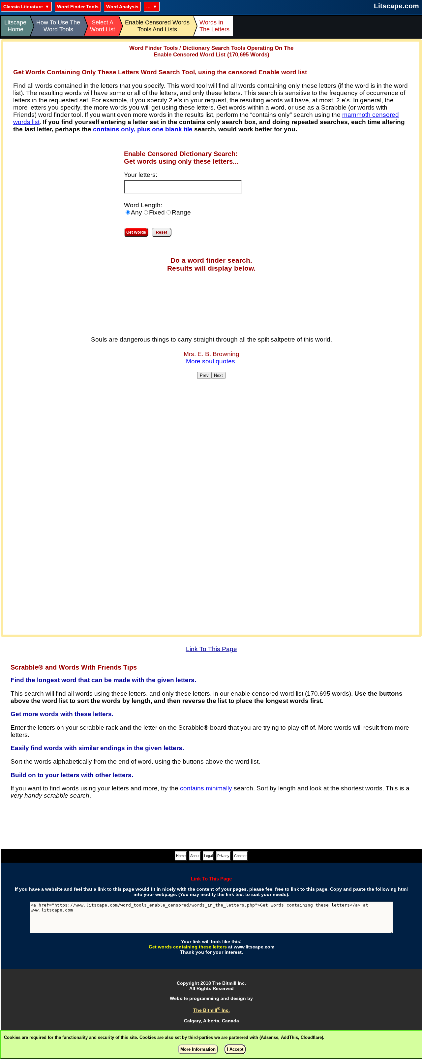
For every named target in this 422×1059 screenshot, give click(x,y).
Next (218, 375)
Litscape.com (396, 6)
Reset (161, 232)
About (194, 856)
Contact (240, 856)
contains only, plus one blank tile (143, 129)
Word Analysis (122, 6)
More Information (198, 1049)
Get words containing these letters (188, 946)
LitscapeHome (15, 26)
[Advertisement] (58, 195)
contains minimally (206, 788)
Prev (204, 375)
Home (181, 856)
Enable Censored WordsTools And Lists (157, 26)
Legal (208, 856)
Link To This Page (211, 648)
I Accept (235, 1049)
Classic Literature (23, 6)
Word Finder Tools (78, 6)
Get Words (136, 232)
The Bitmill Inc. (211, 1010)
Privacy (223, 856)
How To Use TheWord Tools (58, 26)
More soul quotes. (211, 361)
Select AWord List (102, 26)
